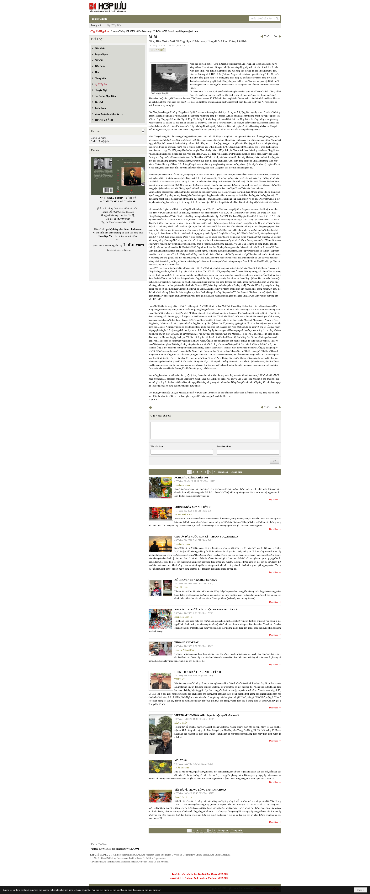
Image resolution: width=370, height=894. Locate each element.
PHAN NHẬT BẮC (183, 514)
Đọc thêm (273, 499)
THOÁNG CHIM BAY (186, 642)
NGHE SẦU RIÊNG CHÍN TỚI (191, 477)
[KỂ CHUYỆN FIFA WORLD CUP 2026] (160, 588)
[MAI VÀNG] (160, 766)
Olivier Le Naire (98, 138)
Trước (267, 36)
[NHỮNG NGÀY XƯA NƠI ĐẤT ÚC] (160, 513)
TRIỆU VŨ (179, 679)
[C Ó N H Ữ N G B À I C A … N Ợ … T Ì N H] (160, 681)
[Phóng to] (156, 36)
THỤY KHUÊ (157, 50)
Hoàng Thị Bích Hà (183, 617)
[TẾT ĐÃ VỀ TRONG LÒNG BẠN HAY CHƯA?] (160, 795)
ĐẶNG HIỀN (181, 723)
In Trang (150, 407)
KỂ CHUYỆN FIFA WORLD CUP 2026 (195, 579)
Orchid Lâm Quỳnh (100, 141)
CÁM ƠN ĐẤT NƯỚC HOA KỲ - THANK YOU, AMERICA (206, 536)
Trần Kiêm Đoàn (182, 485)
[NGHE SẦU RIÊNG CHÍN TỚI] (160, 487)
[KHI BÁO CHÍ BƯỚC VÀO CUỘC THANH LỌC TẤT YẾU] (160, 619)
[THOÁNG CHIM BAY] (160, 649)
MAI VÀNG (180, 760)
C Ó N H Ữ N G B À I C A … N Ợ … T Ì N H (197, 672)
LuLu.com (136, 229)
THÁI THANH (181, 767)
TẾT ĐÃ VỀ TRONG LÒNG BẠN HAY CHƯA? (200, 789)
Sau (275, 36)
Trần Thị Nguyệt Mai (184, 650)
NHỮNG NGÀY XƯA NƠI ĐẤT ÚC (193, 507)
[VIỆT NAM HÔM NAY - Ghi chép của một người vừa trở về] (160, 734)
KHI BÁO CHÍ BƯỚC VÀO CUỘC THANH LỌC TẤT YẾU (206, 609)
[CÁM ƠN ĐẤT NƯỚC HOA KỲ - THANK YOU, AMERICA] (160, 544)
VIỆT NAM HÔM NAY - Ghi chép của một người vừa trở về (206, 715)
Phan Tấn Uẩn (181, 587)
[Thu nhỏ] (151, 36)
